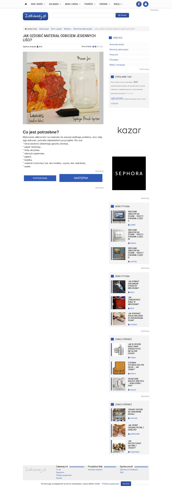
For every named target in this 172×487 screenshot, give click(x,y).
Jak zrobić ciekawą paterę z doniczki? (136, 427)
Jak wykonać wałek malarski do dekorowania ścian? (135, 317)
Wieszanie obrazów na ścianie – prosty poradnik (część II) (135, 253)
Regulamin (60, 472)
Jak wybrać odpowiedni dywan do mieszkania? (133, 284)
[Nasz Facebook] (139, 4)
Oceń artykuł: (86, 46)
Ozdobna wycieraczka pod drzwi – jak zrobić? (136, 366)
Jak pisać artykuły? (95, 469)
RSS (121, 472)
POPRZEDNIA (40, 178)
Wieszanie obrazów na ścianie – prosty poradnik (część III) (135, 234)
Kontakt (59, 478)
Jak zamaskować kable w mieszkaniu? (134, 300)
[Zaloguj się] (145, 4)
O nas (58, 469)
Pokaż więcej (144, 69)
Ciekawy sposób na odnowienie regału (135, 411)
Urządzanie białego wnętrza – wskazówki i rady (136, 382)
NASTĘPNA (81, 178)
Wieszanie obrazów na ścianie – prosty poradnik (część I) (135, 216)
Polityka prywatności (63, 475)
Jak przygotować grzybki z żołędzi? (134, 444)
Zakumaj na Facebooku (129, 469)
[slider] (97, 46)
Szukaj (123, 15)
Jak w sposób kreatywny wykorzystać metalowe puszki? (134, 349)
